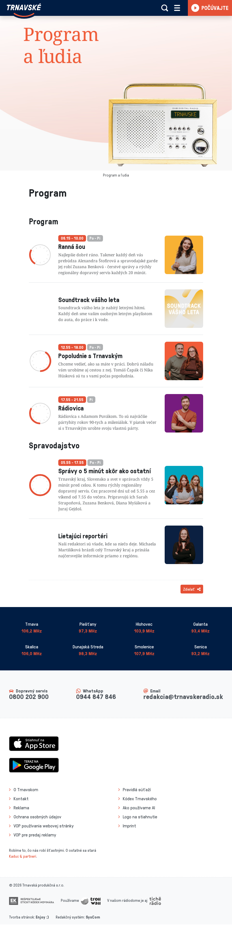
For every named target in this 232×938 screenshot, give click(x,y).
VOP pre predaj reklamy (35, 835)
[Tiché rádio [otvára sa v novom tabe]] (155, 900)
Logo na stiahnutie (140, 817)
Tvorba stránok (21, 917)
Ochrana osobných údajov (37, 817)
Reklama (21, 807)
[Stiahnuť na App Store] (34, 743)
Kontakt (21, 798)
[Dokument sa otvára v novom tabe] (31, 900)
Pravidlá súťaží (137, 789)
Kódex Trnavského (140, 798)
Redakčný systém (70, 917)
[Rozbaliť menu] (177, 8)
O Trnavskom (26, 789)
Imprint (129, 826)
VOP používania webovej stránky (44, 826)
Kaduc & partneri (22, 856)
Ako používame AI (139, 807)
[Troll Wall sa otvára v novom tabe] (90, 900)
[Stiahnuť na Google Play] (34, 764)
